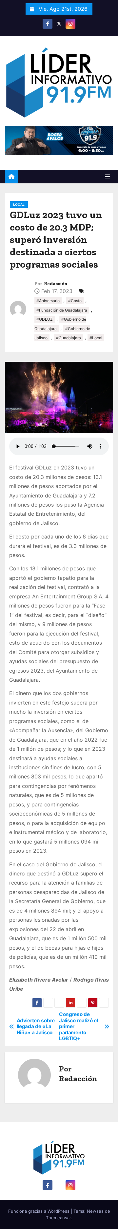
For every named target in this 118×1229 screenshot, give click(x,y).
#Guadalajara (68, 337)
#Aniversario (48, 300)
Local (19, 204)
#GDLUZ (44, 319)
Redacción (56, 283)
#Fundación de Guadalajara (61, 310)
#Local (95, 337)
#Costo (75, 300)
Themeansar (58, 1217)
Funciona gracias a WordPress (39, 1211)
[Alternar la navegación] (107, 176)
